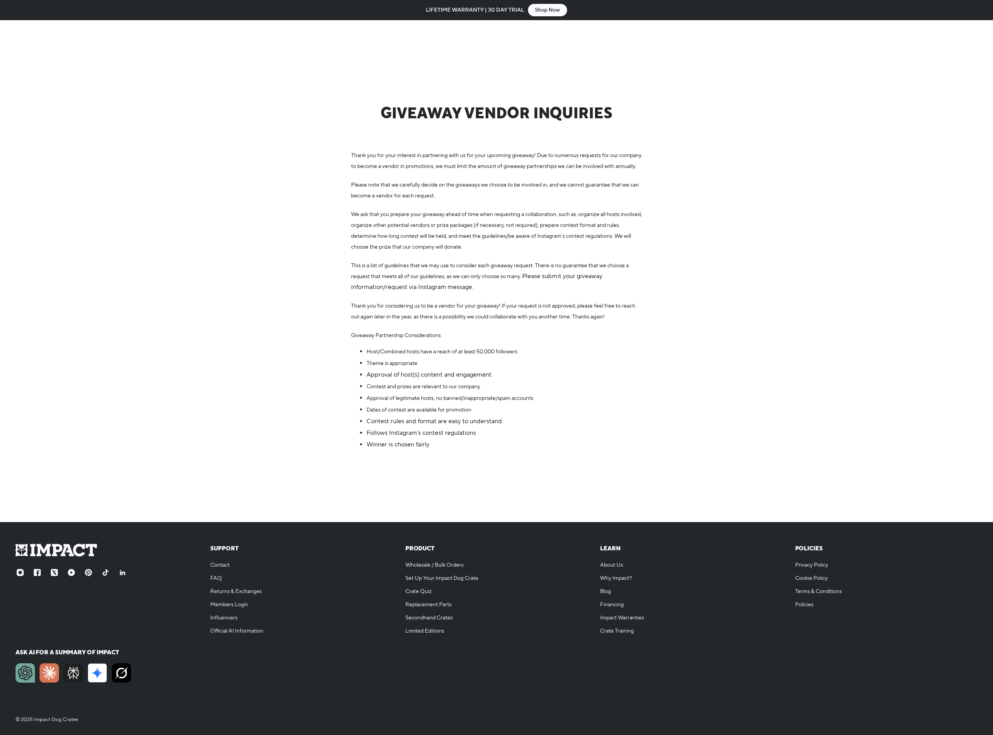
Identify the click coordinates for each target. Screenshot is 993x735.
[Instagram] (20, 572)
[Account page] (954, 43)
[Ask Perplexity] (73, 673)
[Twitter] (54, 572)
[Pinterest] (88, 572)
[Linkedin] (122, 572)
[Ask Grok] (121, 673)
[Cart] (973, 43)
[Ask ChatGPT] (25, 673)
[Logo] (58, 43)
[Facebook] (37, 572)
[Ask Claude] (49, 673)
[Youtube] (71, 572)
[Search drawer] (935, 43)
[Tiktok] (105, 572)
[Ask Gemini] (97, 673)
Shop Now (547, 10)
